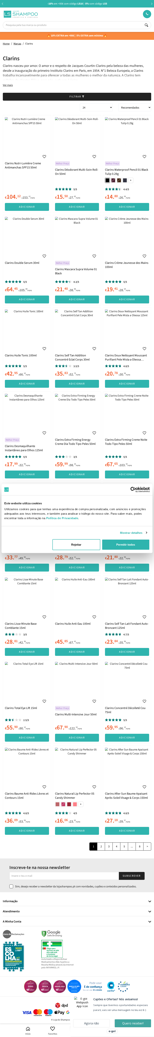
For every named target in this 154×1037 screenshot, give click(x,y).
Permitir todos (125, 544)
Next (151, 3)
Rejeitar (76, 544)
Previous (2, 3)
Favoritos (52, 1033)
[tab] (77, 901)
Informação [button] (10, 901)
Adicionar (27, 207)
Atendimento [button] (11, 911)
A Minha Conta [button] (12, 921)
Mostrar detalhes (131, 532)
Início (28, 1033)
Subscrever (132, 876)
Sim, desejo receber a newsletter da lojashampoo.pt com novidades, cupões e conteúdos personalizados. (76, 886)
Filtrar (75, 97)
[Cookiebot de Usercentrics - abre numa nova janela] (133, 489)
